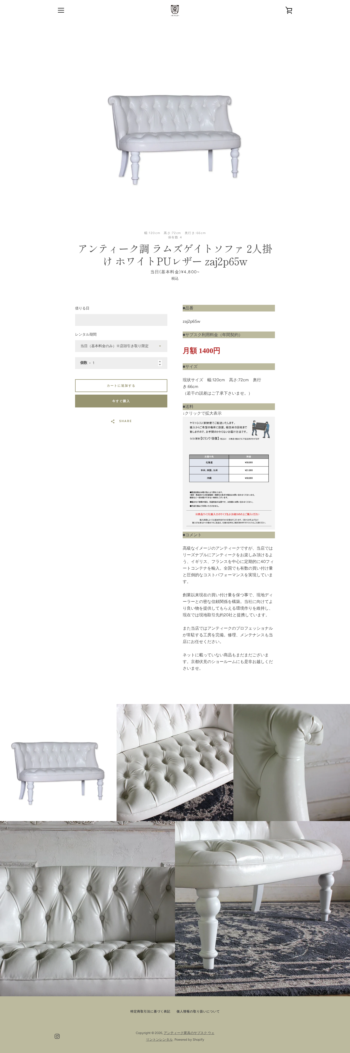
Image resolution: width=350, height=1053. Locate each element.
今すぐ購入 (121, 401)
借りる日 (82, 308)
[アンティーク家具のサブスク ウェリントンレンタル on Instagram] (57, 1036)
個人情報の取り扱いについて (198, 1011)
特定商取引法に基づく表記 (150, 1011)
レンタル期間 (86, 334)
